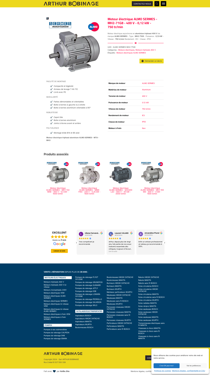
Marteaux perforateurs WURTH (119, 292)
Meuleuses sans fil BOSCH (117, 301)
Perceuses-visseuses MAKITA (119, 312)
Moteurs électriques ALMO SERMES (131, 53)
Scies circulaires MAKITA (148, 294)
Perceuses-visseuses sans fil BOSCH (118, 316)
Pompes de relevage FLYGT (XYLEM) (86, 278)
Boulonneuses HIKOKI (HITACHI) (120, 277)
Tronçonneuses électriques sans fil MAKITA (151, 324)
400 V (144, 96)
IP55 (144, 122)
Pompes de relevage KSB (85, 291)
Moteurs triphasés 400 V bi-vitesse (55, 286)
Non (143, 128)
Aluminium (146, 90)
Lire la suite (113, 251)
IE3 (143, 115)
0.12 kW (145, 102)
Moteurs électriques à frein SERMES (55, 318)
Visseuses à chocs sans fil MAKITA (149, 337)
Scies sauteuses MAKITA (148, 317)
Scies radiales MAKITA (147, 303)
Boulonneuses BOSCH (84, 327)
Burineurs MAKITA (114, 286)
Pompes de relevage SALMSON (88, 302)
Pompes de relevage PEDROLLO (88, 299)
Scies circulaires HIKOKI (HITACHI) (148, 290)
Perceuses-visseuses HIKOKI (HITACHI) (118, 308)
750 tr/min (146, 109)
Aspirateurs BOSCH (83, 316)
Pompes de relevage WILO (86, 305)
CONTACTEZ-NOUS (142, 4)
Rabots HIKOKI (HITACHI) (148, 277)
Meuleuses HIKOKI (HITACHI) (118, 295)
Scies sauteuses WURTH (148, 320)
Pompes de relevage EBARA (55, 338)
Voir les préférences (194, 366)
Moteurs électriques (126, 50)
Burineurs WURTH (114, 289)
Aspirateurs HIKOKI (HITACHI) (87, 319)
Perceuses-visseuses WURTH (119, 320)
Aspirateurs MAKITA (83, 321)
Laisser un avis (59, 251)
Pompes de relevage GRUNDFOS (88, 282)
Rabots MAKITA (144, 280)
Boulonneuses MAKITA (116, 280)
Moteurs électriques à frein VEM (57, 314)
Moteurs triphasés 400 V (146, 50)
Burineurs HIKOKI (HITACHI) (118, 283)
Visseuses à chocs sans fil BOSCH (149, 332)
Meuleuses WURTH (114, 304)
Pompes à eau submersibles (55, 329)
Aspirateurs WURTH (83, 324)
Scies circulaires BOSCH (148, 286)
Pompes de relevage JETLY (86, 288)
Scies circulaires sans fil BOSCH (151, 297)
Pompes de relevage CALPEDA (56, 333)
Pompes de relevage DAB (54, 336)
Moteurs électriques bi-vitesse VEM (56, 305)
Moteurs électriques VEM (54, 293)
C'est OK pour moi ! (167, 366)
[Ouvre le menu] (163, 3)
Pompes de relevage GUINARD (88, 285)
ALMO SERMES (148, 83)
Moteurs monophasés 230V (55, 290)
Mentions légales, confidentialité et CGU (188, 371)
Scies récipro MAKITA (147, 306)
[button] (47, 18)
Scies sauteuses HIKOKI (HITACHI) (148, 313)
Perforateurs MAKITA (115, 326)
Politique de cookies (162, 371)
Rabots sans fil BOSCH (147, 283)
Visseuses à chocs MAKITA (149, 328)
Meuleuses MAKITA (114, 298)
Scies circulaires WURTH (148, 300)
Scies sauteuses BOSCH (148, 309)
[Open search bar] (157, 4)
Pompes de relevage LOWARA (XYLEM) (87, 295)
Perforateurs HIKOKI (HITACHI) (119, 323)
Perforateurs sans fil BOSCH (118, 329)
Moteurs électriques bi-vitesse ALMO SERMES (56, 310)
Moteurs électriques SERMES (55, 301)
